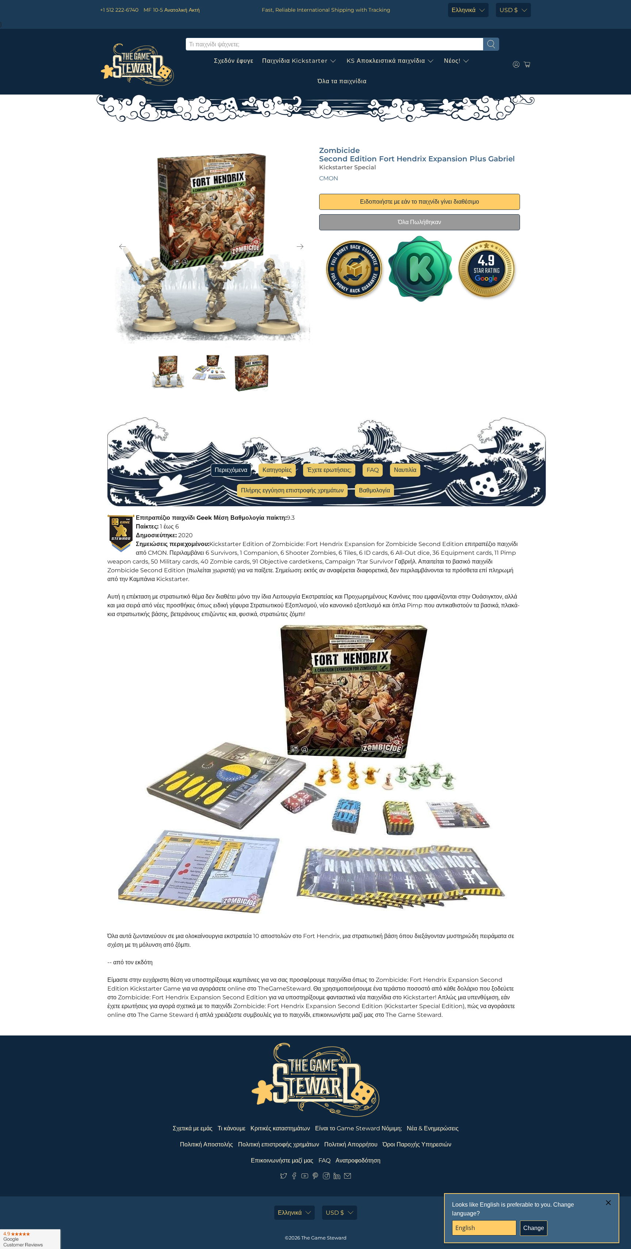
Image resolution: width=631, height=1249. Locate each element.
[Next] (300, 247)
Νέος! (452, 60)
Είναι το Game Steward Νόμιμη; (358, 1128)
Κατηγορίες (277, 469)
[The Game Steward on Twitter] (283, 1177)
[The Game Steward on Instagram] (326, 1177)
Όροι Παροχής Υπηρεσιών (417, 1144)
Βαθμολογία (374, 490)
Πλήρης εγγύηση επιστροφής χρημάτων (292, 490)
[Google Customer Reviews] (30, 1239)
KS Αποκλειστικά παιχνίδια (386, 60)
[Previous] (123, 247)
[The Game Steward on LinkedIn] (336, 1177)
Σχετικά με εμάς (193, 1128)
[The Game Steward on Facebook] (294, 1177)
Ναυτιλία (405, 469)
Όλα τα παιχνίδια (342, 81)
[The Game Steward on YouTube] (304, 1177)
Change (533, 1228)
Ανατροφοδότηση (358, 1160)
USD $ (509, 10)
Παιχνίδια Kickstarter (295, 60)
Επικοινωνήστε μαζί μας (282, 1160)
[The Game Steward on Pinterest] (315, 1177)
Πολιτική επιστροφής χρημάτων (278, 1144)
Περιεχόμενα (231, 469)
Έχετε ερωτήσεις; (329, 469)
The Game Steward (324, 1238)
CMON (328, 178)
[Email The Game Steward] (347, 1177)
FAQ (373, 469)
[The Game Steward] (137, 64)
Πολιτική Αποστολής (206, 1144)
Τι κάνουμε (231, 1128)
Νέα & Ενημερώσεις (433, 1128)
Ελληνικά (463, 10)
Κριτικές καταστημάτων (280, 1128)
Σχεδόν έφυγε (233, 60)
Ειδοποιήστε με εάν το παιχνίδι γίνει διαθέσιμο (419, 201)
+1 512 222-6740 (119, 10)
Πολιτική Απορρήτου (351, 1144)
